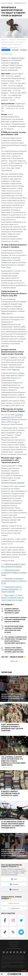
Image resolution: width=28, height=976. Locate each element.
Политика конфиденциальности (14, 948)
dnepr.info (15, 369)
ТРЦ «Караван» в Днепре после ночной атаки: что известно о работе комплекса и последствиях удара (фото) (13, 761)
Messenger (15, 889)
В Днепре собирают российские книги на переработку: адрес (12, 611)
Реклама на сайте (14, 946)
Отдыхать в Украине (6, 3)
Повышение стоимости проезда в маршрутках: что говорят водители (11, 589)
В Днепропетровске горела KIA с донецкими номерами (13, 565)
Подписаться (15, 908)
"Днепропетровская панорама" (12, 483)
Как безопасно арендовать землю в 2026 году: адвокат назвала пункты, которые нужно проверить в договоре (14, 853)
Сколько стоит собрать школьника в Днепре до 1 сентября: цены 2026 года (14, 650)
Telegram (15, 884)
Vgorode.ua (15, 63)
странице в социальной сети (12, 416)
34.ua (8, 267)
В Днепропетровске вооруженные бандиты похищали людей (14, 572)
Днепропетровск (17, 58)
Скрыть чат (14, 661)
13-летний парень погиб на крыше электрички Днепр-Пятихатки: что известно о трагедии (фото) (13, 825)
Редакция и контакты (14, 944)
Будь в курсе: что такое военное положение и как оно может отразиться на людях (12, 597)
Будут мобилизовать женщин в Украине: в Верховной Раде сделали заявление (16, 619)
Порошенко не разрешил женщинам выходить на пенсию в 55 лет (14, 580)
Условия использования (14, 941)
